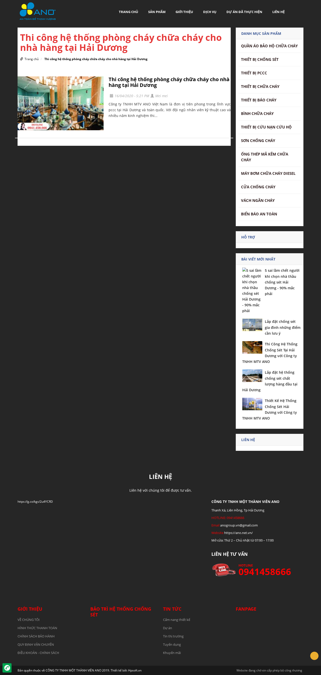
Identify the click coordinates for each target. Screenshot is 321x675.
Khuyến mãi (172, 652)
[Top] (314, 656)
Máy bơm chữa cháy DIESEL (268, 173)
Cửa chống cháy (258, 186)
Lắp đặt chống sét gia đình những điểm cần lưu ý (282, 327)
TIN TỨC (172, 609)
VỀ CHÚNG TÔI (29, 619)
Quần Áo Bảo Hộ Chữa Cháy (269, 45)
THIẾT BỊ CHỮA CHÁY (260, 86)
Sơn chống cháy (258, 140)
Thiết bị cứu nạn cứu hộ (266, 126)
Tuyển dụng (172, 644)
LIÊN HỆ (278, 12)
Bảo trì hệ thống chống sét (120, 612)
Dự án (167, 628)
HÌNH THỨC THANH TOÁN (37, 628)
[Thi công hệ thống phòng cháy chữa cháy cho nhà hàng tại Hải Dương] (61, 103)
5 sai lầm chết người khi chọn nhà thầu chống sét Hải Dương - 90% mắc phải (282, 282)
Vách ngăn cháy (258, 200)
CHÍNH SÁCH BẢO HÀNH (36, 636)
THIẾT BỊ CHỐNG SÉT (260, 59)
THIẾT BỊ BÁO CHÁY (258, 99)
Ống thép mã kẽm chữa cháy (264, 157)
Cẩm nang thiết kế (176, 619)
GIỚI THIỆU (184, 12)
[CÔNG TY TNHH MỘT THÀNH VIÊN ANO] (38, 11)
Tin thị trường (173, 636)
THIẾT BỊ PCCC (254, 72)
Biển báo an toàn (259, 213)
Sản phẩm (157, 12)
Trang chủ (128, 12)
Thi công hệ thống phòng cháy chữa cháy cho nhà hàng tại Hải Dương (95, 59)
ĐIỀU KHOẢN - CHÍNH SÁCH (38, 652)
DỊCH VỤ (209, 12)
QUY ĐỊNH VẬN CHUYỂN (36, 644)
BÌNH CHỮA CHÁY (257, 113)
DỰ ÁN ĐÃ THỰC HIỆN (244, 12)
